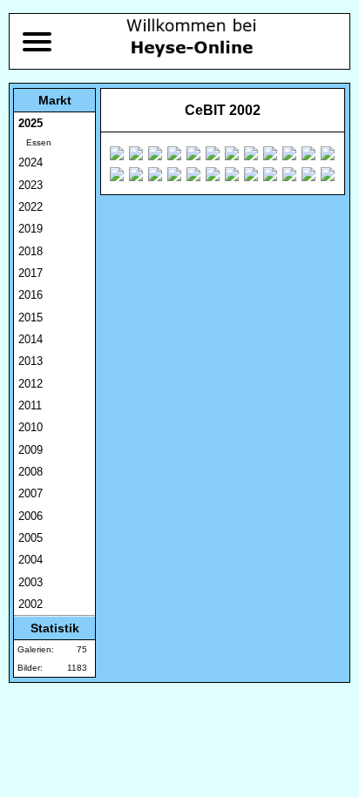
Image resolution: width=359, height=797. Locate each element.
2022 (30, 206)
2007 (30, 493)
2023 (30, 185)
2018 (30, 251)
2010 (30, 427)
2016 (30, 294)
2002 (30, 604)
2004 (30, 559)
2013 (30, 361)
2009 (30, 449)
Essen (34, 142)
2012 (30, 383)
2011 (30, 405)
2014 (30, 339)
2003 (30, 582)
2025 (30, 123)
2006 (30, 516)
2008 (30, 471)
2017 (30, 273)
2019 (30, 228)
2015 (30, 317)
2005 (30, 537)
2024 (30, 162)
